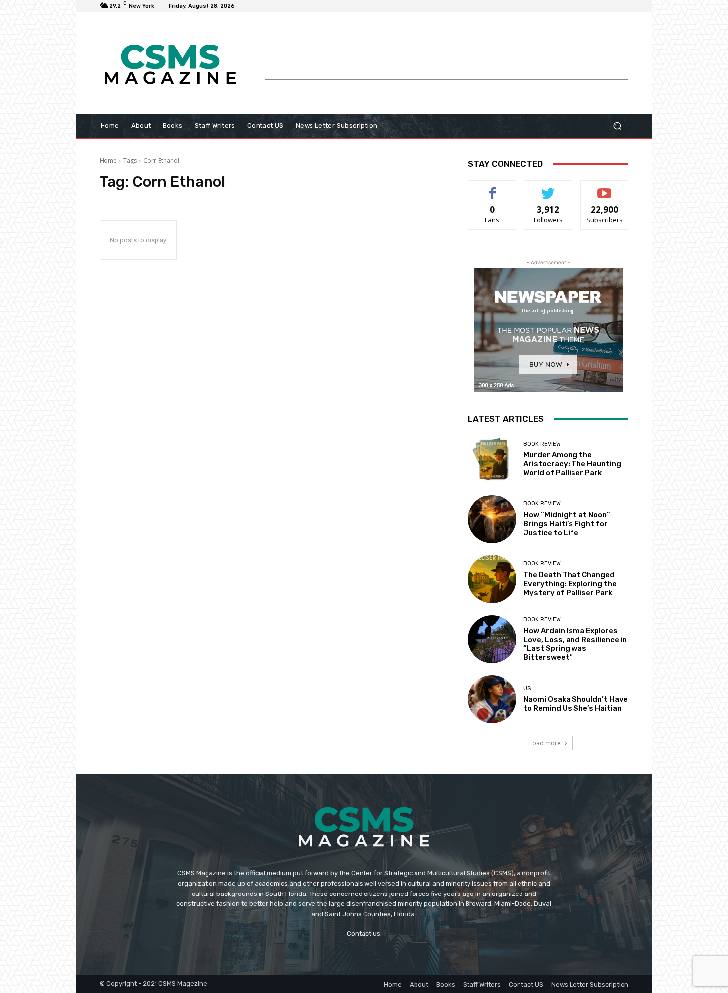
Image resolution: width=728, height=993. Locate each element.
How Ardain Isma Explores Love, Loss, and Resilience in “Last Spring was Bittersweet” (575, 644)
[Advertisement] (446, 57)
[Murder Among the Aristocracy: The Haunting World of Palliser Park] (492, 459)
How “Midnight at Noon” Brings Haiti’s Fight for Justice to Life (566, 523)
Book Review (542, 444)
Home (108, 160)
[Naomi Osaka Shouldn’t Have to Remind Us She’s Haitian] (492, 699)
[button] (616, 126)
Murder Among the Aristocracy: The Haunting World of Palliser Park (572, 463)
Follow (548, 188)
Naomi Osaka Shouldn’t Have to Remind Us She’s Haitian (575, 704)
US (527, 688)
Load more (545, 743)
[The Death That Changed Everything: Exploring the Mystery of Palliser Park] (492, 579)
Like (492, 188)
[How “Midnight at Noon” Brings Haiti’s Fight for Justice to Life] (492, 519)
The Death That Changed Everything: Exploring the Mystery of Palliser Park (570, 583)
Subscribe (604, 188)
